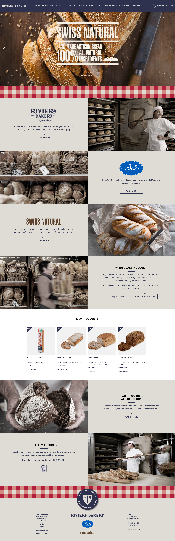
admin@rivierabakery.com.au (133, 521)
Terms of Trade (42, 531)
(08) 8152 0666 (134, 523)
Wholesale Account (165, 5)
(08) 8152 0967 (134, 525)
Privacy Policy (42, 533)
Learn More (87, 75)
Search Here (131, 417)
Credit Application (144, 297)
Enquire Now (117, 297)
